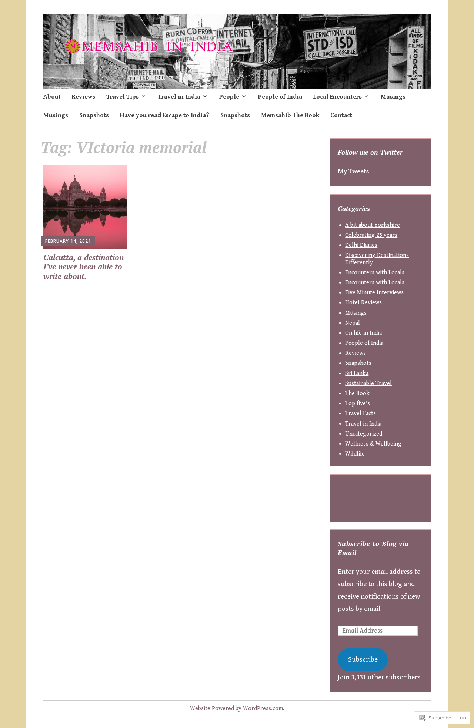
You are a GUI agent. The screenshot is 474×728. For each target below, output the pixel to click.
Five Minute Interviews (374, 292)
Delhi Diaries (361, 245)
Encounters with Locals (374, 272)
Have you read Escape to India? (164, 115)
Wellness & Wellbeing (373, 443)
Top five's (357, 403)
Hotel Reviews (363, 302)
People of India (280, 96)
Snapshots (94, 115)
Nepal (352, 323)
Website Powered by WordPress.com (236, 708)
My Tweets (353, 171)
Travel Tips (122, 96)
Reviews (83, 96)
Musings (393, 96)
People (229, 96)
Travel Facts (360, 413)
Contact (341, 115)
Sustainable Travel (368, 383)
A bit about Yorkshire (372, 225)
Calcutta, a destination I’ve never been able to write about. (83, 266)
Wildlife (355, 453)
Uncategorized (363, 433)
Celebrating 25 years (371, 235)
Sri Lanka (356, 373)
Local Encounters (337, 96)
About (52, 96)
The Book (357, 393)
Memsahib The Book (290, 115)
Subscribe (363, 659)
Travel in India (179, 96)
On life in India (363, 333)
